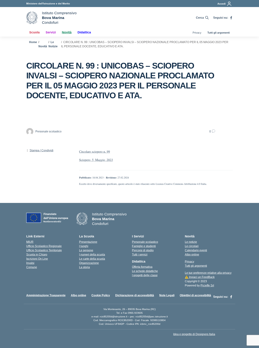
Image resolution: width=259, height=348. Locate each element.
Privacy (197, 32)
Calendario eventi (196, 250)
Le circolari (192, 246)
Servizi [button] (51, 32)
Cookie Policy (100, 295)
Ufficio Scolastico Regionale (44, 246)
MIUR (29, 241)
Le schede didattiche (145, 271)
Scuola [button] (34, 32)
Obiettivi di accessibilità (195, 295)
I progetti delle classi (145, 275)
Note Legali (166, 295)
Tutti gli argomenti (218, 32)
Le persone (86, 250)
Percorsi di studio (143, 250)
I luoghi (83, 246)
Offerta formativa (142, 266)
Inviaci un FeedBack (200, 277)
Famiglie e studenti (144, 246)
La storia (84, 267)
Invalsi (30, 262)
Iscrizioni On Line (37, 258)
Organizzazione (89, 262)
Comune (31, 267)
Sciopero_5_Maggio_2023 (96, 160)
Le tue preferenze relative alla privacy (208, 272)
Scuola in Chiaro (36, 254)
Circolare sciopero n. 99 (94, 151)
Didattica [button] (84, 32)
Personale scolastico (145, 241)
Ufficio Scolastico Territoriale (44, 250)
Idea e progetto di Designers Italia (194, 334)
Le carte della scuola (92, 258)
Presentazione (88, 241)
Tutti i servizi (139, 254)
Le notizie (191, 241)
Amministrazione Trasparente (46, 295)
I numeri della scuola (92, 254)
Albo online (192, 254)
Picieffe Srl (207, 285)
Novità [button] (67, 32)
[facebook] (231, 17)
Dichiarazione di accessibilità (134, 295)
